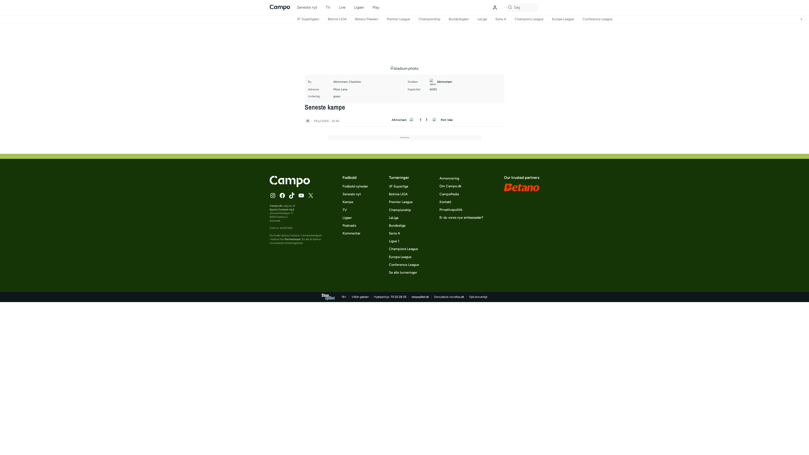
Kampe (348, 202)
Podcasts (349, 225)
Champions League (529, 19)
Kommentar (351, 233)
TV (328, 7)
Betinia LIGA (337, 19)
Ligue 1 (394, 241)
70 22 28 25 (398, 297)
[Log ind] (495, 7)
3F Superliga (398, 186)
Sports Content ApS (282, 209)
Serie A (500, 19)
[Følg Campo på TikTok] (292, 195)
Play (375, 7)
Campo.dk (276, 205)
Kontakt (445, 202)
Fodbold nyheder (355, 186)
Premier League (398, 19)
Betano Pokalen (366, 19)
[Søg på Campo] (509, 7)
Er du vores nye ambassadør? (461, 217)
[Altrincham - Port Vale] (404, 121)
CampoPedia (449, 194)
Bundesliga (397, 225)
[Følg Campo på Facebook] (282, 195)
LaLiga (482, 19)
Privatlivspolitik (450, 210)
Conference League (597, 19)
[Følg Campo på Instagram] (273, 195)
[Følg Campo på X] (311, 195)
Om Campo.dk (450, 186)
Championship (429, 19)
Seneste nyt (307, 7)
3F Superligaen (308, 19)
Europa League (563, 19)
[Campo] (280, 7)
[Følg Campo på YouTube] (301, 195)
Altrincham (444, 82)
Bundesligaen (459, 19)
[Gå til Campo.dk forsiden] (290, 185)
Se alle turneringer (403, 272)
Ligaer (359, 7)
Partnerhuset (293, 239)
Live (342, 7)
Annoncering (449, 178)
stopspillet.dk (420, 297)
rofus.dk (458, 297)
